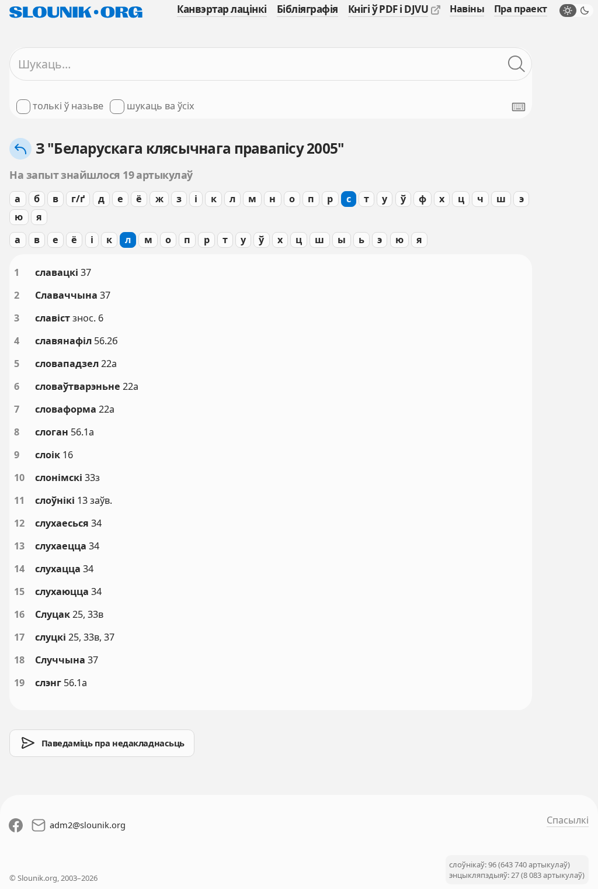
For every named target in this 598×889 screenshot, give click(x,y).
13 (19, 545)
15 (19, 591)
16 (19, 614)
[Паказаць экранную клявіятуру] (519, 107)
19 (19, 682)
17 (19, 637)
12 (19, 523)
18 (19, 659)
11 (19, 500)
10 (19, 477)
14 (19, 568)
